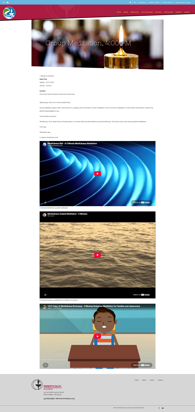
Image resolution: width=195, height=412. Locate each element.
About (144, 380)
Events (152, 380)
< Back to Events (47, 76)
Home (137, 380)
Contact (160, 380)
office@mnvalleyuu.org (65, 399)
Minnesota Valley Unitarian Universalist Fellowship (57, 94)
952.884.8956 (49, 399)
